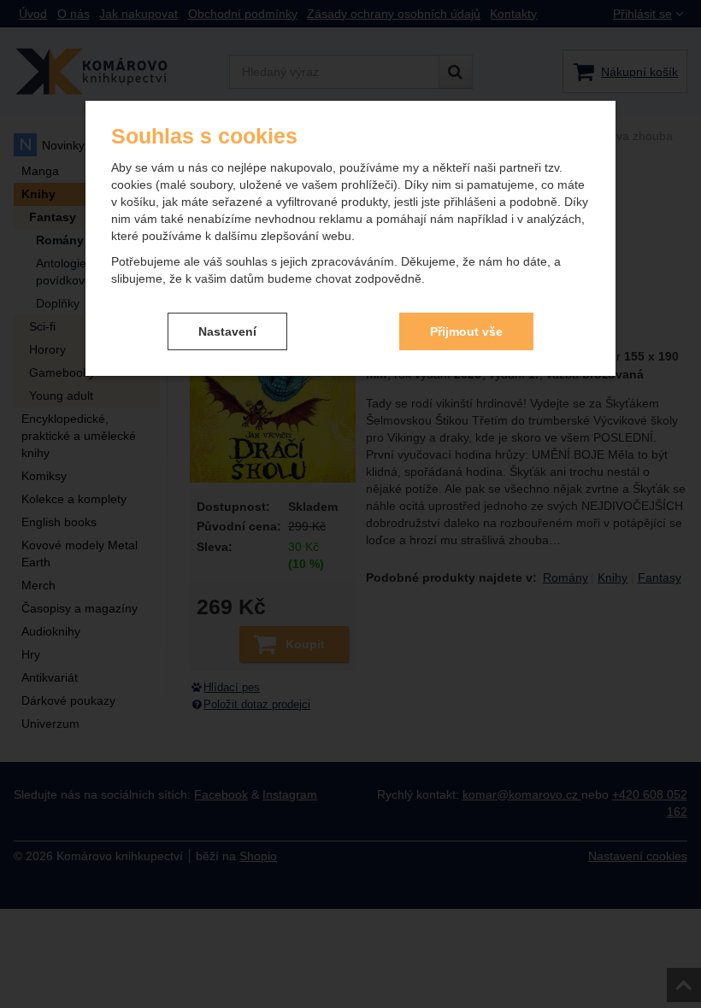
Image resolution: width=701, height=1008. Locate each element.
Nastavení (227, 331)
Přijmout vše (466, 331)
